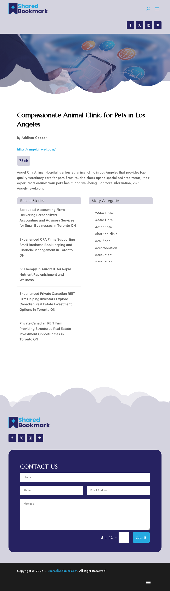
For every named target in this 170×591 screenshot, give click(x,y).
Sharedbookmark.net (62, 571)
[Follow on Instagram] (148, 25)
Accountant (104, 254)
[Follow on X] (139, 25)
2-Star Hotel (104, 213)
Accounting (103, 261)
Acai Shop (102, 241)
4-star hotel (104, 227)
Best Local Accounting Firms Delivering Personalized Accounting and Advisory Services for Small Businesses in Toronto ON (47, 218)
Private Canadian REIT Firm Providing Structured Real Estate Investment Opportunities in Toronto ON (45, 331)
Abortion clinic (106, 233)
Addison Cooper (34, 137)
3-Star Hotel (104, 220)
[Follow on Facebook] (130, 25)
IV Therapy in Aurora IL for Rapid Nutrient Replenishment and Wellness (45, 274)
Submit (141, 537)
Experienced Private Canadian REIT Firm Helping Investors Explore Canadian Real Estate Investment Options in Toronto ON (47, 301)
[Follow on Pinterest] (158, 25)
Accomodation (106, 248)
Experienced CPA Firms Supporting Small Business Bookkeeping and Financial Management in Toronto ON (47, 247)
